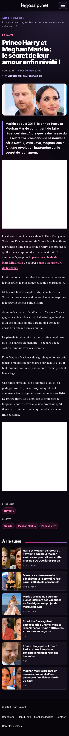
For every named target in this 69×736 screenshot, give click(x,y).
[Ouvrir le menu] (63, 5)
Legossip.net (33, 70)
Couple (8, 525)
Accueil (6, 17)
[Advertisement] (34, 194)
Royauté (17, 17)
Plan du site (24, 716)
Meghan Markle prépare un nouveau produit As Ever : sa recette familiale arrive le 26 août (41, 675)
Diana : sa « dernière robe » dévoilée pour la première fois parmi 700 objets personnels (42, 579)
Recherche (8, 716)
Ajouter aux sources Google (25, 75)
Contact (61, 716)
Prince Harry (48, 525)
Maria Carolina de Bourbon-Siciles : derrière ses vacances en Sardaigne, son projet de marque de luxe (42, 601)
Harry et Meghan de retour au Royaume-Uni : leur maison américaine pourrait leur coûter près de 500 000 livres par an (43, 555)
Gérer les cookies (12, 726)
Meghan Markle (27, 525)
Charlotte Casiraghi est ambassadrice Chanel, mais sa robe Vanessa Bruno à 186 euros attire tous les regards (43, 626)
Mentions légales (43, 716)
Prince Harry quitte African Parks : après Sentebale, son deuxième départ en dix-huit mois (41, 651)
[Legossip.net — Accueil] (34, 5)
